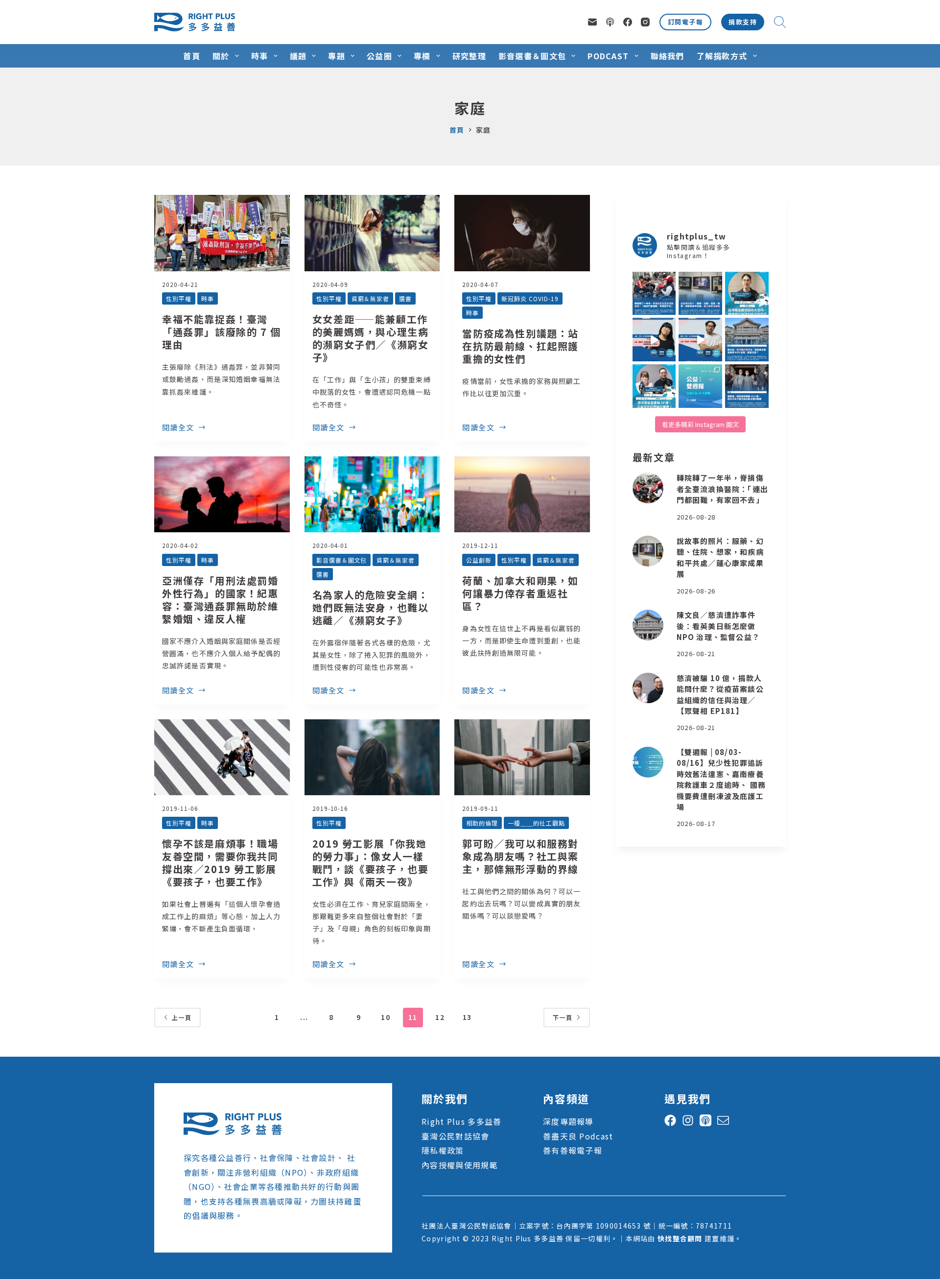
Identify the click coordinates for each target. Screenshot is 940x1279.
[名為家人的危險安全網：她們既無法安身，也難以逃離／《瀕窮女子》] (372, 494)
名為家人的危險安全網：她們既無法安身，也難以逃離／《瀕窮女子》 (370, 607)
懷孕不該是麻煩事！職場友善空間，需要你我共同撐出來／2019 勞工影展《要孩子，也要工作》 (220, 862)
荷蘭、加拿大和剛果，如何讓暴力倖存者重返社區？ (520, 593)
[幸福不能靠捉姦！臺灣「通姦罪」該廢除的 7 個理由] (222, 233)
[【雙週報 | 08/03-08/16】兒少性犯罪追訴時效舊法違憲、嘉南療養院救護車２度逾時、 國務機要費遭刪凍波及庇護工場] (648, 762)
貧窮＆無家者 (371, 298)
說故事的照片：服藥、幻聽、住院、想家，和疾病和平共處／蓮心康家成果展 (720, 557)
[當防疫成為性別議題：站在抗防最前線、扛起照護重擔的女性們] (522, 233)
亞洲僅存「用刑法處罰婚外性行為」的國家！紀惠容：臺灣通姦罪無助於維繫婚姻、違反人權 (220, 599)
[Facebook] (627, 22)
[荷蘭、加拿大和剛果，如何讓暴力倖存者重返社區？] (522, 494)
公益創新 (479, 560)
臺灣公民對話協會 (455, 1136)
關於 (221, 56)
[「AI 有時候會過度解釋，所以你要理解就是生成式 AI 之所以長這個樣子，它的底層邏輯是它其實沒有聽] (654, 339)
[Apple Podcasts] (610, 22)
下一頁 (562, 1017)
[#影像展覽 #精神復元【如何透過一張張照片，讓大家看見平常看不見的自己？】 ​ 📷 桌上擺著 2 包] (700, 293)
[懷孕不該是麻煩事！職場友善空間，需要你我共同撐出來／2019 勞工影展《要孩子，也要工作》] (222, 757)
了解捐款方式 (722, 56)
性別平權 (178, 298)
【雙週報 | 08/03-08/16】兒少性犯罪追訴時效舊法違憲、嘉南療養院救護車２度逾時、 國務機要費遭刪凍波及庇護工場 (721, 779)
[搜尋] (780, 22)
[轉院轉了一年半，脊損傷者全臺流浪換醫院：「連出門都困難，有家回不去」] (648, 488)
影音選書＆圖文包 (532, 56)
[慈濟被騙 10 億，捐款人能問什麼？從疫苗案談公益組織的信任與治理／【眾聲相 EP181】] (648, 688)
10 (385, 1017)
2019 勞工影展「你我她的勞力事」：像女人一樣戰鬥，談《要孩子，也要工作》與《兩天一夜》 (370, 862)
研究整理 (469, 56)
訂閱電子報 (685, 21)
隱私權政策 (443, 1150)
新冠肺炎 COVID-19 (529, 298)
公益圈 (379, 56)
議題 (298, 56)
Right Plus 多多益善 (461, 1121)
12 (440, 1017)
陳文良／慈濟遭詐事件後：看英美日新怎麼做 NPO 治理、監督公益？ (718, 626)
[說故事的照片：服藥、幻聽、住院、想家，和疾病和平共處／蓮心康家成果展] (648, 551)
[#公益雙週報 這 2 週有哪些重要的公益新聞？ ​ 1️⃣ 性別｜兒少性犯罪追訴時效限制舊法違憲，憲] (700, 386)
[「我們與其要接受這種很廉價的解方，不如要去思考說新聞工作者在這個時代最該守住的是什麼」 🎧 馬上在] (700, 339)
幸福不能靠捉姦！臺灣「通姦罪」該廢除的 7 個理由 (221, 332)
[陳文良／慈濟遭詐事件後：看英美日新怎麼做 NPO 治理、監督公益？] (648, 625)
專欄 (422, 56)
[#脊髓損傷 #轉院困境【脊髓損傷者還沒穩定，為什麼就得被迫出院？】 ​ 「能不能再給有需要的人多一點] (654, 293)
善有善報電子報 (572, 1150)
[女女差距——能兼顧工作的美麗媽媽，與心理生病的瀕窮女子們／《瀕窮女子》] (372, 233)
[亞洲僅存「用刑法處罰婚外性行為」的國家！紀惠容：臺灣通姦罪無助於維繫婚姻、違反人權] (222, 494)
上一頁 (181, 1017)
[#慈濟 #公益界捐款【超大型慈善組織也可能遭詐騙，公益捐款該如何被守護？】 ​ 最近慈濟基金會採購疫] (747, 386)
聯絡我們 (667, 56)
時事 (259, 56)
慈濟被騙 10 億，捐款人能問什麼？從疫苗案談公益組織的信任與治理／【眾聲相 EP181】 (720, 694)
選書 (405, 298)
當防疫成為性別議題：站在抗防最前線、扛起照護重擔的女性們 (520, 346)
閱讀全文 (178, 428)
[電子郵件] (592, 22)
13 (467, 1017)
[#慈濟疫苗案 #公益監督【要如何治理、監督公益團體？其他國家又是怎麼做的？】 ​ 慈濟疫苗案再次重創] (747, 339)
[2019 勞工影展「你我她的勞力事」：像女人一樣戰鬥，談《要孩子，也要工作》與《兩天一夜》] (372, 757)
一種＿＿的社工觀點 (536, 823)
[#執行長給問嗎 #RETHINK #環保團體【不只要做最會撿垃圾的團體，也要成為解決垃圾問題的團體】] (747, 293)
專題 (336, 56)
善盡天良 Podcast (578, 1136)
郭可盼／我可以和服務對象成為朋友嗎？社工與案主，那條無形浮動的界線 (520, 856)
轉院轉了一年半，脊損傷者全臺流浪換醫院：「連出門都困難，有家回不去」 (722, 489)
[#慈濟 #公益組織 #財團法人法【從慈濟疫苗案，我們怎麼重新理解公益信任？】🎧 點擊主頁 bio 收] (654, 386)
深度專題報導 (568, 1121)
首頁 (191, 56)
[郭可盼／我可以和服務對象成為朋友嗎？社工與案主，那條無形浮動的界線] (522, 757)
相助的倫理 (482, 823)
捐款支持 (742, 21)
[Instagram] (645, 22)
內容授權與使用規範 (460, 1165)
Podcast (608, 56)
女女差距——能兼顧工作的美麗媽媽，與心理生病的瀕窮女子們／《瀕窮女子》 (370, 338)
